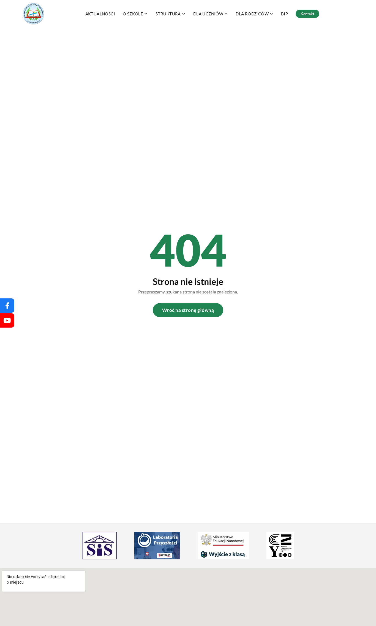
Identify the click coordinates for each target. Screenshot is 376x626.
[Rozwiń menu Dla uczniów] (226, 13)
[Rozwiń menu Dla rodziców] (271, 13)
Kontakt (307, 14)
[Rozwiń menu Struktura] (184, 13)
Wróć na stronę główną (188, 310)
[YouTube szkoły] (7, 320)
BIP (284, 14)
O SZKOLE (133, 14)
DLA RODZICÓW (252, 14)
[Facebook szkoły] (7, 305)
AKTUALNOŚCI (100, 14)
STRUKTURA (168, 14)
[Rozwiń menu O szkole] (146, 13)
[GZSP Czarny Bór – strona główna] (34, 14)
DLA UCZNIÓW (208, 14)
